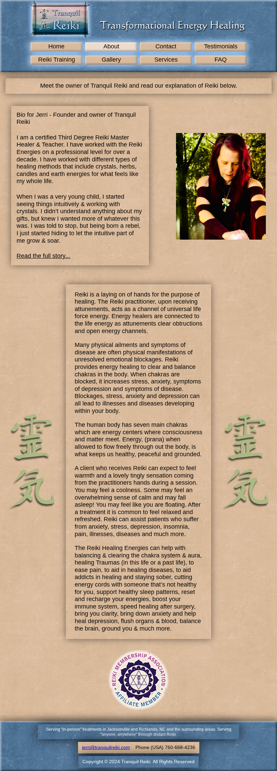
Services (166, 59)
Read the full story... (43, 255)
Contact (165, 46)
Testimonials (220, 46)
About (111, 46)
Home (56, 46)
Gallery (111, 59)
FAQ (221, 59)
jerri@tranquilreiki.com (106, 747)
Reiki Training (56, 59)
